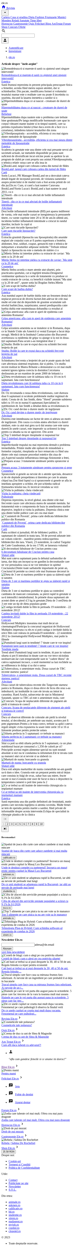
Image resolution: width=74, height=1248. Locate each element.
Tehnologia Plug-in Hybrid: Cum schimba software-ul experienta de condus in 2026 (32, 930)
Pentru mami (8, 1073)
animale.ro (14, 1201)
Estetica (5, 81)
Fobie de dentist (24, 1094)
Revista (10, 8)
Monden (6, 20)
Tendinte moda (9, 649)
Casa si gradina (19, 17)
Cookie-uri (15, 1161)
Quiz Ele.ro (8, 1030)
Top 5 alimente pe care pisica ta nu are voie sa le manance (34, 914)
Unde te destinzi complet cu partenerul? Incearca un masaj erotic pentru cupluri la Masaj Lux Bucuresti (34, 869)
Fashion (40, 17)
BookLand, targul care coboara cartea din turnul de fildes (33, 169)
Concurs (13, 26)
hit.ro (12, 1211)
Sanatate (25, 20)
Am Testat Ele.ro (11, 1041)
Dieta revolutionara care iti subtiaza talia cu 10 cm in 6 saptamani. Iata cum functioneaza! (32, 385)
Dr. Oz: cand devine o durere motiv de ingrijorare (29, 412)
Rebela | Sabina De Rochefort (18, 1143)
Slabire (5, 389)
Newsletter (15, 1186)
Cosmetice (7, 266)
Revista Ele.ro (9, 1018)
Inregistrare (15, 51)
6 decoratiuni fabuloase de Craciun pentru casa (27, 551)
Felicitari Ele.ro (10, 1078)
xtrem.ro (13, 1218)
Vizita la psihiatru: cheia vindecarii (20, 493)
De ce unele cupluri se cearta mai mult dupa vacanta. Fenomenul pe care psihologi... (31, 1012)
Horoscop (7, 23)
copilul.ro (14, 1227)
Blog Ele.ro (8, 1067)
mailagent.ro (16, 1221)
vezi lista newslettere (13, 952)
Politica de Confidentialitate (24, 1167)
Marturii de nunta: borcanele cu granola (23, 762)
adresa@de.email (44, 944)
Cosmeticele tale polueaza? (16, 1025)
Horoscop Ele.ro (10, 1125)
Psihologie (7, 496)
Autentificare (16, 47)
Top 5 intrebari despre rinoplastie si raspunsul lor (28, 438)
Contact (13, 1180)
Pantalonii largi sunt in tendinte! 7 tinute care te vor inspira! (34, 645)
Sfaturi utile (8, 555)
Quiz (32, 23)
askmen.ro (14, 1205)
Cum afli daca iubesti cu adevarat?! (21, 1045)
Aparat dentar (22, 1102)
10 (41, 824)
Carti (4, 172)
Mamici (61, 17)
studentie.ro (15, 1214)
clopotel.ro (15, 1231)
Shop (4, 26)
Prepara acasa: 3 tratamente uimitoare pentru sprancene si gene (36, 467)
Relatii (16, 20)
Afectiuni (6, 208)
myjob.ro (14, 1224)
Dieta (31, 17)
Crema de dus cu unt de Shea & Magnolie (25, 1036)
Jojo (17, 1086)
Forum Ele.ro (9, 1110)
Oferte (22, 26)
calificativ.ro (15, 1208)
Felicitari (40, 23)
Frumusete (51, 17)
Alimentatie (8, 739)
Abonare (7, 948)
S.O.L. (12, 1189)
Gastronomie (21, 23)
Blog (48, 23)
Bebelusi (6, 114)
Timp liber (36, 20)
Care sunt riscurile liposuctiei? (18, 230)
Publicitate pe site (18, 1183)
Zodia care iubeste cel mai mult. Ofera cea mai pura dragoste (35, 1120)
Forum (67, 23)
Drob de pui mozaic (12, 1131)
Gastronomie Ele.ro (12, 1136)
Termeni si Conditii (19, 1164)
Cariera (5, 17)
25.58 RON (8, 1151)
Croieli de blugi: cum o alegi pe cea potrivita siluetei (30, 958)
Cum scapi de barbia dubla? (17, 289)
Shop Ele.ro (8, 1148)
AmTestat (57, 23)
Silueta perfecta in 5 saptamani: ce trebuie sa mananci (31, 736)
